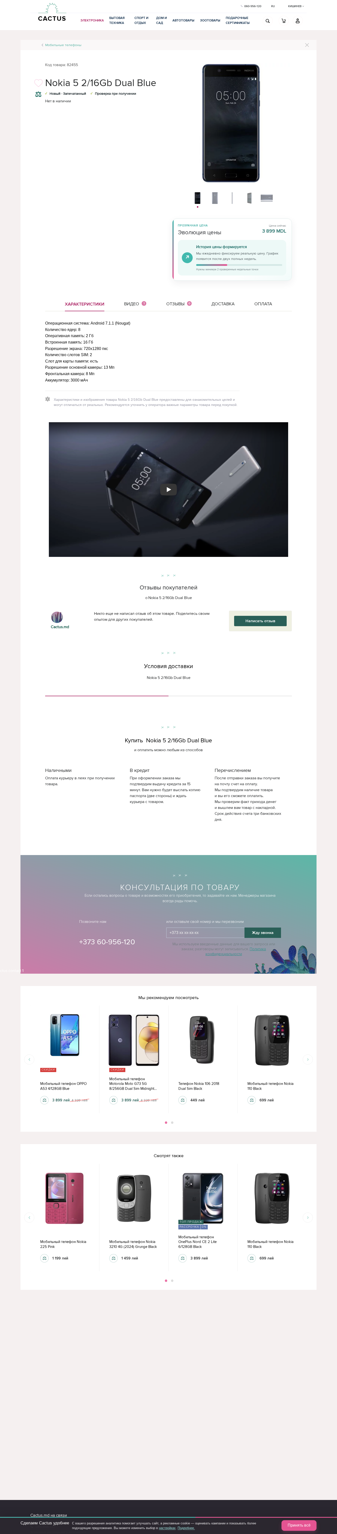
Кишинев (295, 6)
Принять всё (299, 1525)
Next (308, 1059)
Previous (29, 1059)
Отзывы (178, 304)
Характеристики (84, 304)
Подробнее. (186, 1528)
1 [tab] (165, 1122)
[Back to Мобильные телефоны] (307, 45)
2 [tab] (171, 1122)
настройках (167, 1528)
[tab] (106, 694)
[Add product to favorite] (38, 84)
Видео (134, 304)
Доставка (223, 304)
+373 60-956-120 (107, 942)
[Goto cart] (284, 21)
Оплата (263, 304)
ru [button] (273, 6)
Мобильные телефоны (63, 45)
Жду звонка (263, 932)
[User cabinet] (298, 21)
